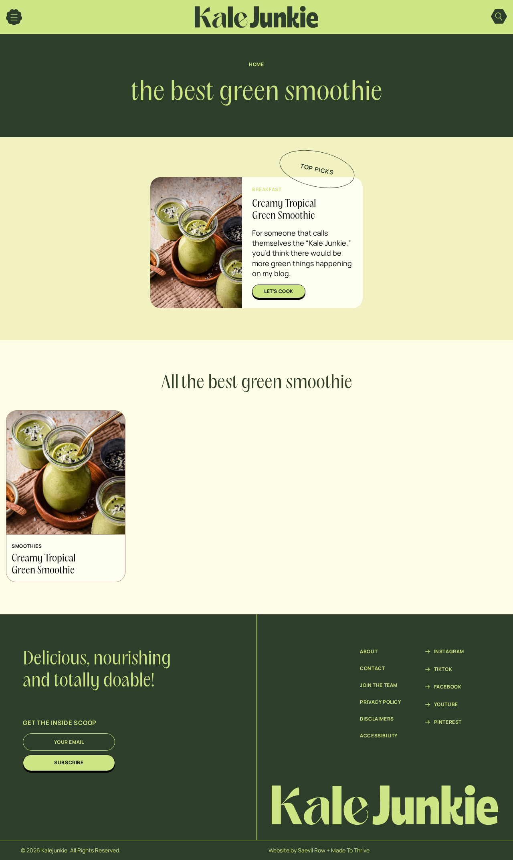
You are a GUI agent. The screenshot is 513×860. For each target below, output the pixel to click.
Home (256, 64)
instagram (449, 651)
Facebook (448, 686)
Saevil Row (311, 850)
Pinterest (448, 722)
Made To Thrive (350, 850)
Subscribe (68, 762)
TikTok (443, 669)
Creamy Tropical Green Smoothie (44, 564)
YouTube (446, 704)
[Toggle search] (499, 17)
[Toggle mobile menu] (14, 17)
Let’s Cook (278, 291)
